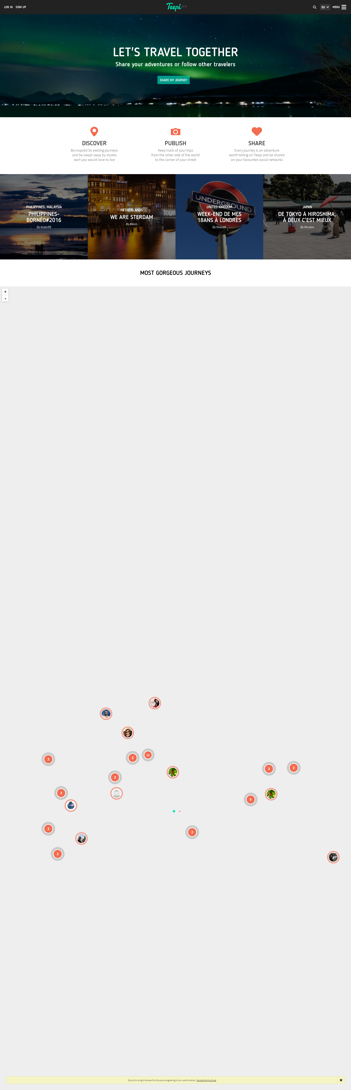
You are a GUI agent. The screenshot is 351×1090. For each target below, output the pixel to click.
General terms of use (206, 1080)
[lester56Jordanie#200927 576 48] (173, 772)
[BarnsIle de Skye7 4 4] (128, 733)
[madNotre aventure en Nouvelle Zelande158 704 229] (333, 857)
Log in (8, 7)
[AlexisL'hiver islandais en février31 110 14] (106, 714)
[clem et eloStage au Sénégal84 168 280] (117, 793)
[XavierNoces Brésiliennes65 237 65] (81, 838)
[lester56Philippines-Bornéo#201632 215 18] (271, 794)
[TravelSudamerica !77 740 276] (71, 805)
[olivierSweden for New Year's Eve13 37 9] (155, 703)
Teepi (175, 7)
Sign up (21, 7)
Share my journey (173, 80)
